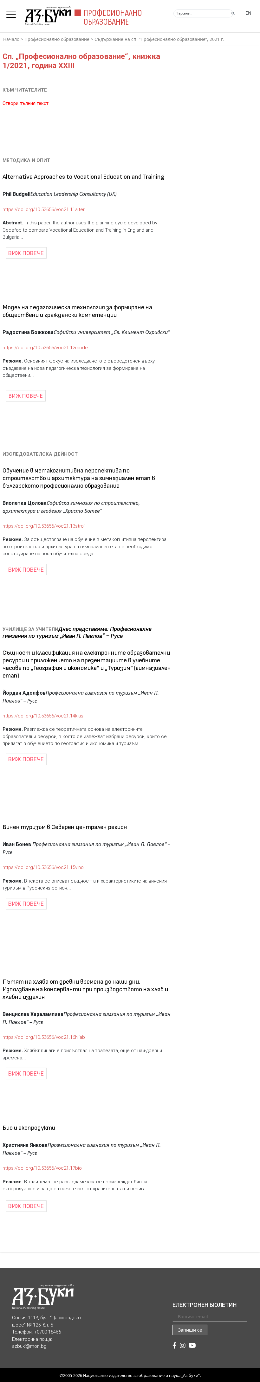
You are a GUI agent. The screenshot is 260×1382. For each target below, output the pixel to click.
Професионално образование (56, 39)
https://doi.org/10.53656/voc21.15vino (43, 867)
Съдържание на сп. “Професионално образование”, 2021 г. (159, 39)
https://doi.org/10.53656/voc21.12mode (45, 347)
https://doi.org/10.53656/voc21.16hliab (44, 1037)
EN (248, 13)
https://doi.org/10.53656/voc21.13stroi (44, 526)
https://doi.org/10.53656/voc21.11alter (44, 209)
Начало (11, 39)
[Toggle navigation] (12, 12)
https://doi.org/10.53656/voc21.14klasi (43, 716)
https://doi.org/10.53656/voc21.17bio (42, 1168)
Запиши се (190, 1330)
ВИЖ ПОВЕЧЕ (26, 253)
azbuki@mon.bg (29, 1346)
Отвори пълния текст (26, 103)
